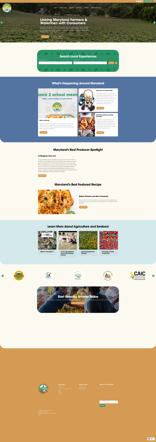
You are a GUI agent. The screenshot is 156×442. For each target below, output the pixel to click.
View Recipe (83, 207)
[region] (78, 22)
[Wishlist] (148, 7)
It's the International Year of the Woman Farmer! (67, 253)
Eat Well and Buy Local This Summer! (104, 115)
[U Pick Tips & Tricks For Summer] (108, 240)
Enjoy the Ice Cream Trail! (104, 90)
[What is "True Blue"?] (47, 240)
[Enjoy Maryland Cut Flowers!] (88, 240)
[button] (1, 22)
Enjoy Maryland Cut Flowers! (87, 252)
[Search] (145, 7)
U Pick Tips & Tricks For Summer (108, 252)
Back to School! (44, 120)
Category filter (76, 60)
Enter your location (43, 60)
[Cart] (152, 7)
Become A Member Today (78, 303)
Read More (43, 132)
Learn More (42, 175)
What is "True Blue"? (46, 252)
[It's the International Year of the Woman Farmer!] (67, 240)
